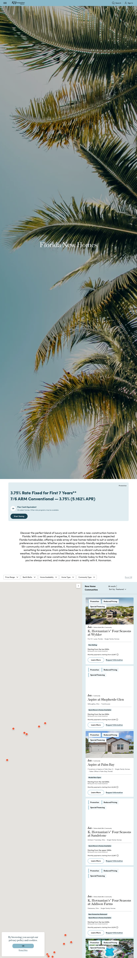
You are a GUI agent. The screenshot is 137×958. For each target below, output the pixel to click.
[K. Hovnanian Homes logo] (18, 3)
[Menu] (5, 3)
